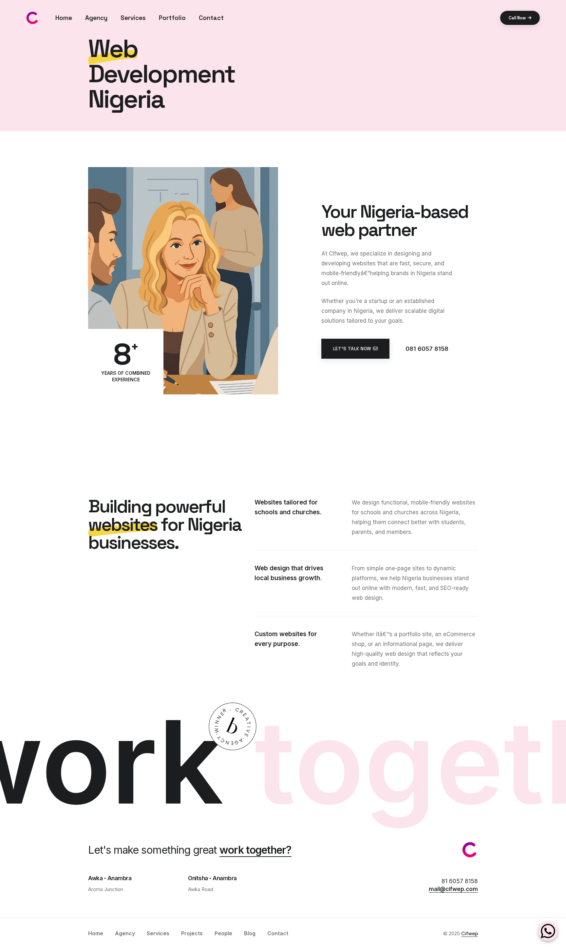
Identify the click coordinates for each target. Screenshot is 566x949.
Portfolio (172, 18)
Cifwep (469, 933)
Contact (211, 18)
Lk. (6, 431)
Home (63, 18)
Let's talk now (352, 348)
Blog (249, 933)
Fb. (6, 484)
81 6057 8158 (460, 881)
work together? (255, 850)
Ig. (6, 466)
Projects (192, 933)
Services (133, 18)
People (223, 933)
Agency (96, 18)
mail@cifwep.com (453, 889)
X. (6, 448)
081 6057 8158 (427, 348)
